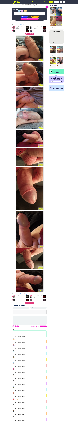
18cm (57, 48)
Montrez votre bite (32, 2)
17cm (50, 48)
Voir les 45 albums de (56, 27)
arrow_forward (61, 81)
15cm (50, 59)
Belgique (51, 49)
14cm (57, 59)
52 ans (51, 58)
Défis (38, 2)
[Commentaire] (30, 320)
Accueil (26, 2)
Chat (44, 2)
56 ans (58, 58)
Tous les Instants (29, 33)
